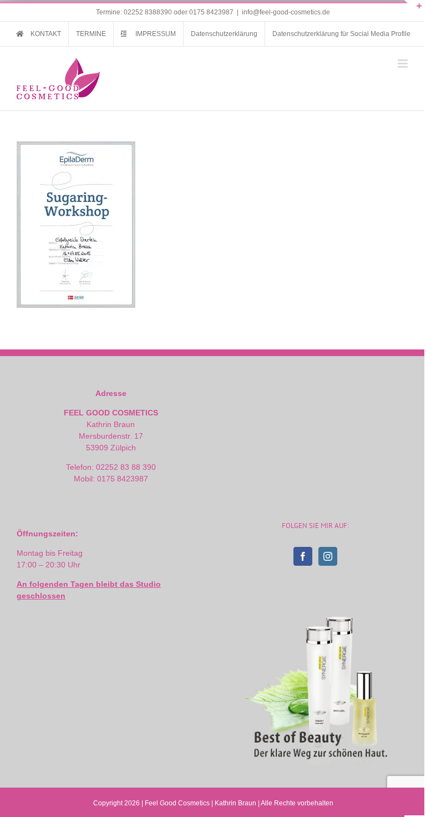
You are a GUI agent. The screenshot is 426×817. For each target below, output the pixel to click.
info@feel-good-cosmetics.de (286, 12)
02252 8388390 (148, 12)
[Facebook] (302, 556)
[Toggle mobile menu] (403, 63)
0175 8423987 (211, 12)
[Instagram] (327, 556)
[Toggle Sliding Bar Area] (414, 10)
